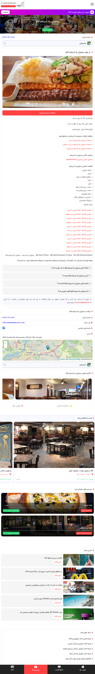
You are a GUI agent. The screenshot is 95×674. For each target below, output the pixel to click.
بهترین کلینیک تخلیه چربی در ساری (79, 226)
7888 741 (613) (8, 37)
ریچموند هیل (81, 474)
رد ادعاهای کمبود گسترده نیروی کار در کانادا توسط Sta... (43, 571)
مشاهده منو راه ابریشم (47, 113)
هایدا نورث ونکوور (85, 528)
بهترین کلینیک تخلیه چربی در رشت (79, 230)
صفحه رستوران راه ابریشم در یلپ (79, 140)
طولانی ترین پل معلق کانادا (53, 558)
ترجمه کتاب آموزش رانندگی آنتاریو (79, 643)
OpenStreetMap (74, 359)
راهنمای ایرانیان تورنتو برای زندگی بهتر (78, 658)
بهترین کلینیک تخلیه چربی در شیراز (79, 218)
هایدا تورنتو (88, 505)
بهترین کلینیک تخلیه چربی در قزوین (78, 222)
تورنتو (83, 510)
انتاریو (45, 30)
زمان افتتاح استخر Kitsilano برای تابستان (48, 598)
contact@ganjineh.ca (83, 302)
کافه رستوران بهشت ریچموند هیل (81, 470)
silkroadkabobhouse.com (13, 322)
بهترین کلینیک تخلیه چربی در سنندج (78, 250)
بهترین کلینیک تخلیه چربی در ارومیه (78, 242)
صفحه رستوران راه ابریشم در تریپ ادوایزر (77, 144)
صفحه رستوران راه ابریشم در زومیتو (79, 148)
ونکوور (79, 533)
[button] (47, 347)
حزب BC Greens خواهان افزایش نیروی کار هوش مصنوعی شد (41, 612)
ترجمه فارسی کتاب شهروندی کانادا (80, 638)
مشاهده (18, 479)
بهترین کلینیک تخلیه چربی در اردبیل (78, 234)
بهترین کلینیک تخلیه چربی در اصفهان (78, 214)
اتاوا (90, 17)
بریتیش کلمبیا (86, 533)
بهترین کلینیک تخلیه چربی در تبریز (79, 238)
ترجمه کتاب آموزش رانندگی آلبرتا (80, 653)
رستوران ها (89, 479)
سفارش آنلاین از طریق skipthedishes (79, 159)
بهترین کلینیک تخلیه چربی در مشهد (79, 246)
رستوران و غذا (81, 479)
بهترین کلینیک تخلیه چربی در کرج (79, 210)
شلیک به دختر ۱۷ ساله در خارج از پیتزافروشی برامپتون (43, 585)
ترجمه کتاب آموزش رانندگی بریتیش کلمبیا (77, 648)
